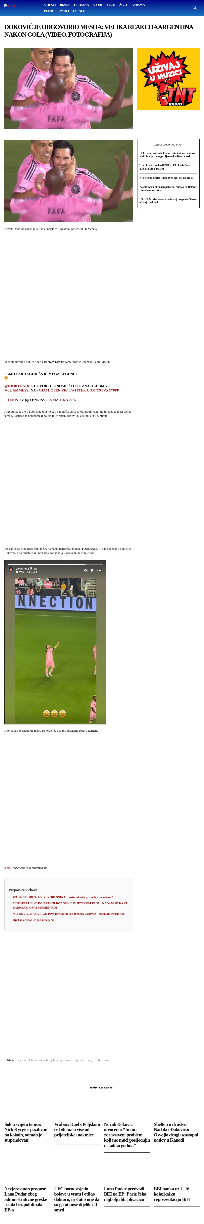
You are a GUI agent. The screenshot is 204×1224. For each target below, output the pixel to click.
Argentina (22, 1060)
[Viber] (54, 1070)
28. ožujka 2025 (62, 400)
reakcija (89, 1060)
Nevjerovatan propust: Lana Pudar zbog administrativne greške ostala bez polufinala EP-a (25, 1199)
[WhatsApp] (27, 1070)
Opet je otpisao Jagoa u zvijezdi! (34, 919)
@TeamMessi (17, 390)
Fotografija (43, 1060)
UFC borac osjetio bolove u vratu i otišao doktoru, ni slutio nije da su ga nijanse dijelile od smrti (167, 155)
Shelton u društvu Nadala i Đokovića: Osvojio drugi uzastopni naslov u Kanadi (176, 1132)
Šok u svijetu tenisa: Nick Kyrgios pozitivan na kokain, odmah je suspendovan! (25, 1132)
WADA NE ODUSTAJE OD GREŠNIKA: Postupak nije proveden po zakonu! (63, 897)
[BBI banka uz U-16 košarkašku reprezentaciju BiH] (177, 1172)
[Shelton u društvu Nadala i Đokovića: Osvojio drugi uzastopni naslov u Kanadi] (177, 1108)
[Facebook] (8, 1070)
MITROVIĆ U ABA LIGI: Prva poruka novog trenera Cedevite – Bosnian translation (69, 913)
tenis (12, 400)
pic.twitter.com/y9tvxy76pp (90, 390)
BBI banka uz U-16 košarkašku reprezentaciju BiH (172, 1194)
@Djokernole (18, 386)
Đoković (32, 1060)
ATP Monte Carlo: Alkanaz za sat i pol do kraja (166, 177)
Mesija (60, 1060)
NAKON (68, 1060)
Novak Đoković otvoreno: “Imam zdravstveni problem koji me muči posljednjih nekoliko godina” (127, 1135)
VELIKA (98, 1060)
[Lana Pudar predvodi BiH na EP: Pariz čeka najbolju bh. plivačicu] (127, 1172)
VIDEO (106, 1060)
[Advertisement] (69, 296)
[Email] (36, 1070)
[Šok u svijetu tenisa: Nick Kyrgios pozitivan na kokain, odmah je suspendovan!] (27, 1108)
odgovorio (78, 1060)
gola (53, 1060)
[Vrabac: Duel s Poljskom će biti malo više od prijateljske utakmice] (77, 1108)
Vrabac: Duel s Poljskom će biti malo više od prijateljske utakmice (77, 1129)
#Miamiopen (49, 390)
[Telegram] (45, 1070)
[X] (18, 1070)
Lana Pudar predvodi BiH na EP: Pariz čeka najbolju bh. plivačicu (125, 1194)
